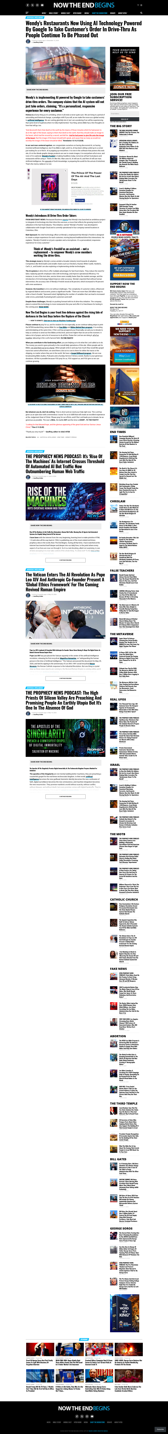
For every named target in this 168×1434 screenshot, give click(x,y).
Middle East (65, 13)
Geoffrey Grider (38, 42)
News (44, 13)
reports (65, 220)
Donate (112, 13)
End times (61, 437)
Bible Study (53, 13)
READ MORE (44, 307)
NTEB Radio (77, 13)
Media (86, 13)
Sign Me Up (124, 119)
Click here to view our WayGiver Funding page (60, 321)
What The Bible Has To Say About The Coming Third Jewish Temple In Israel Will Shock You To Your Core (129, 1149)
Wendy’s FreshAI (48, 156)
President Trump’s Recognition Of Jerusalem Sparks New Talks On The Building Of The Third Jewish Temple (129, 1137)
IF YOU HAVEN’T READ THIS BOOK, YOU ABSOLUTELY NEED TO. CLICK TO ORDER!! (65, 209)
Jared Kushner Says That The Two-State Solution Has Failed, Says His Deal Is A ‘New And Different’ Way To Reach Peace (128, 1111)
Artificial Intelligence (48, 437)
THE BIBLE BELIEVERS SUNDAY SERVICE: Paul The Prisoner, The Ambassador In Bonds (129, 132)
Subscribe (160, 1429)
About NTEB (122, 13)
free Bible (63, 327)
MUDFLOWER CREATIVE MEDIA (98, 1431)
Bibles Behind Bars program (81, 327)
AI (38, 437)
